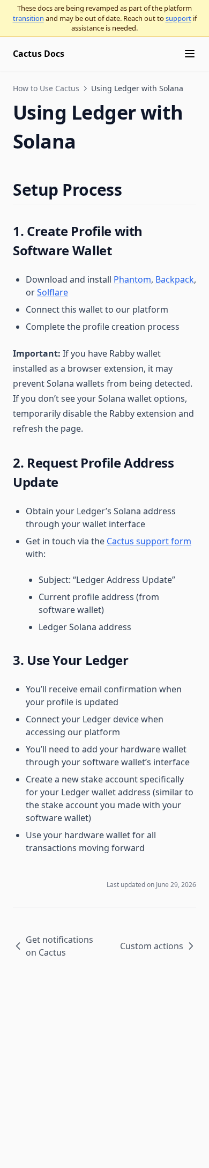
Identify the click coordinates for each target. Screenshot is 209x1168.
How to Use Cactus (46, 88)
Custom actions (151, 946)
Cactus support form (149, 541)
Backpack (174, 279)
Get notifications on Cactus (59, 946)
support (178, 18)
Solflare (52, 292)
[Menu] (189, 53)
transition (28, 18)
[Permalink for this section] (131, 190)
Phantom (132, 279)
